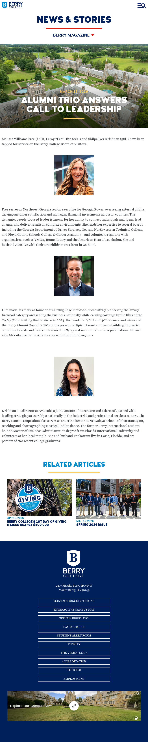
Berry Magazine (71, 35)
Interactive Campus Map (74, 609)
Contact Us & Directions (74, 601)
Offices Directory (74, 618)
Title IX (74, 644)
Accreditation (74, 661)
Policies (74, 670)
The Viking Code (74, 652)
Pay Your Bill (74, 627)
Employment (74, 678)
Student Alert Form (74, 635)
